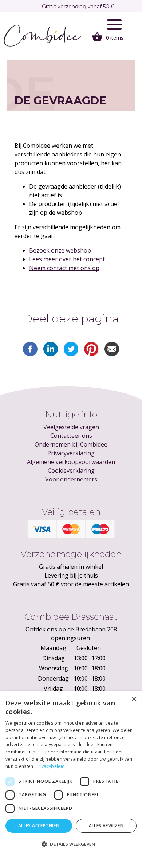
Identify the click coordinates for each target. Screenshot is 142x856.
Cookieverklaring (71, 471)
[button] (71, 844)
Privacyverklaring (71, 453)
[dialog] (71, 773)
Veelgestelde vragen (71, 427)
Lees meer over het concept (67, 259)
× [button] (134, 699)
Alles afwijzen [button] (106, 826)
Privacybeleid (50, 766)
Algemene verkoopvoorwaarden (71, 462)
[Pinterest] (91, 354)
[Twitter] (71, 354)
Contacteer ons (71, 436)
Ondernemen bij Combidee (71, 444)
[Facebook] (30, 354)
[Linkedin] (50, 354)
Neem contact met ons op (64, 268)
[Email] (111, 354)
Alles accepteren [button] (38, 826)
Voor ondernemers (71, 479)
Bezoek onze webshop (60, 250)
